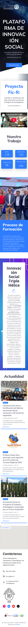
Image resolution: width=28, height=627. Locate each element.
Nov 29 (16, 465)
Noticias (5, 402)
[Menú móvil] (23, 7)
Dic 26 (16, 418)
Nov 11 (16, 512)
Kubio (18, 624)
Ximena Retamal (8, 418)
